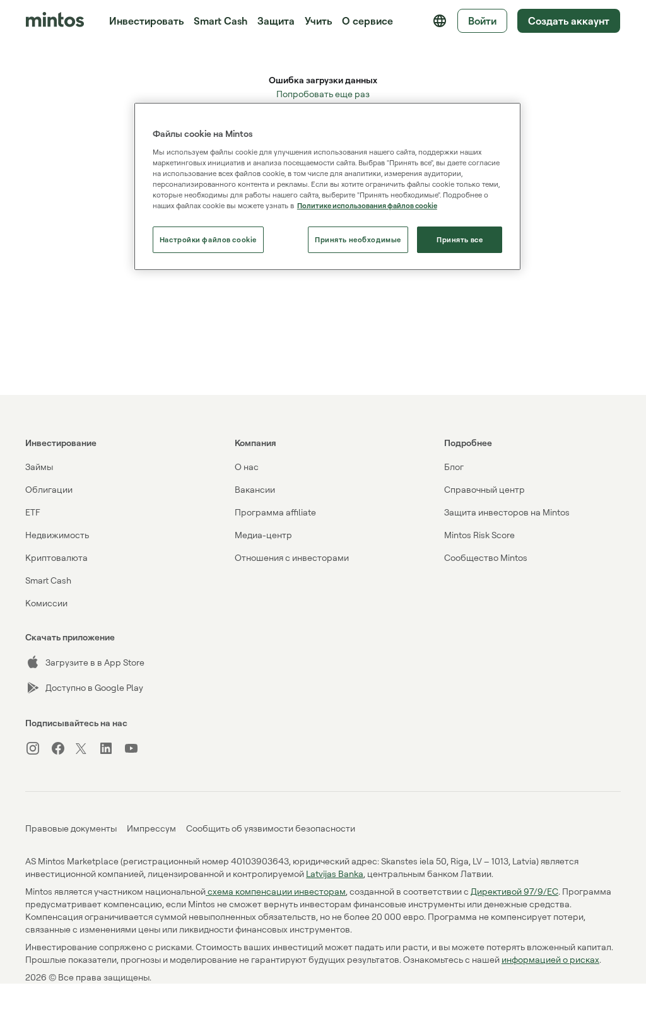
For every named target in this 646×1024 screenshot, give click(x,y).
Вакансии (255, 489)
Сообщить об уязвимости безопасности (270, 828)
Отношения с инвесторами (292, 557)
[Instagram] (37, 748)
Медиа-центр (263, 534)
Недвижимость (57, 534)
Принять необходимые (358, 239)
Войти (482, 21)
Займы (39, 466)
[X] (87, 749)
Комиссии (46, 602)
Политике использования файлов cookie (367, 205)
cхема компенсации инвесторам (276, 891)
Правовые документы (71, 828)
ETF (32, 512)
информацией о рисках (550, 959)
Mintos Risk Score (479, 534)
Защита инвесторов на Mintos (507, 512)
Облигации (49, 489)
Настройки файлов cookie (208, 239)
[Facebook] (63, 748)
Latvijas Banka (334, 873)
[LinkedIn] (111, 748)
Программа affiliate (275, 512)
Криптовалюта (56, 557)
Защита (276, 21)
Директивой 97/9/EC (514, 891)
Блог (454, 466)
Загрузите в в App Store (94, 662)
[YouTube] (136, 748)
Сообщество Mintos (485, 557)
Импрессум (151, 828)
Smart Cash (220, 21)
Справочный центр (484, 489)
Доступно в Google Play (94, 687)
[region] (327, 186)
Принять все (460, 239)
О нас (247, 466)
